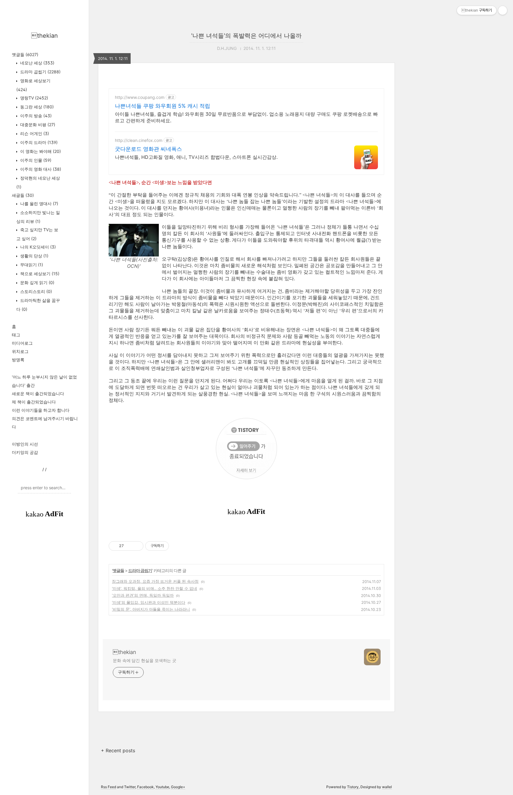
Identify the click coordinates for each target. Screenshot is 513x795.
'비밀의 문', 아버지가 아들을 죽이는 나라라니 (151, 609)
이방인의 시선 (25, 443)
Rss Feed (108, 787)
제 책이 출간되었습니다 (34, 401)
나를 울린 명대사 (38, 203)
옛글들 (25, 54)
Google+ (178, 787)
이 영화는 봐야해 (40, 151)
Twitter (129, 787)
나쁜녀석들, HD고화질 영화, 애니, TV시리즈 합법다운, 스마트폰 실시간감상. (196, 157)
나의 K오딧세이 (37, 246)
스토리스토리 (35, 291)
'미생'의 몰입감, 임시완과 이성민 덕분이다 (148, 602)
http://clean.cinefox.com (138, 140)
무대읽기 (31, 264)
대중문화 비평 (37, 124)
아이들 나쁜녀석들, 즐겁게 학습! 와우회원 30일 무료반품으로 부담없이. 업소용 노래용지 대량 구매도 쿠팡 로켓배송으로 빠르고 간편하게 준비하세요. (246, 117)
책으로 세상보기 (39, 273)
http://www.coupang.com (139, 97)
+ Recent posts (118, 750)
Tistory (353, 787)
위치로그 (20, 351)
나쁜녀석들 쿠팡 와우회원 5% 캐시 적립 (162, 106)
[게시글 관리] (136, 545)
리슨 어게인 (34, 133)
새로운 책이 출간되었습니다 (38, 393)
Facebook (145, 787)
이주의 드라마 (38, 142)
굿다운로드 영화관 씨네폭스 (148, 149)
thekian (44, 35)
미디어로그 (22, 343)
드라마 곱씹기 (40, 71)
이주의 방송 (35, 115)
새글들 (23, 195)
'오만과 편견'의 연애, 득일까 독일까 (143, 595)
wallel (387, 787)
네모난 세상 (36, 62)
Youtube (162, 787)
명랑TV (33, 97)
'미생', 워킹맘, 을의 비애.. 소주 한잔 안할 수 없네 (154, 588)
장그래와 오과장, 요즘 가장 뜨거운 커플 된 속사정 (155, 581)
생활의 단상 (33, 255)
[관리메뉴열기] (502, 10)
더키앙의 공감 (25, 452)
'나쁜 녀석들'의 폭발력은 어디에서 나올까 (246, 35)
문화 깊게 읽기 (36, 282)
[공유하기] (129, 545)
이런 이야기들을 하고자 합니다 (40, 410)
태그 (16, 334)
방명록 (18, 359)
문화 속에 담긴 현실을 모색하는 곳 (144, 660)
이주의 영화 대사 (40, 169)
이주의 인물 (35, 160)
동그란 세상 (36, 106)
